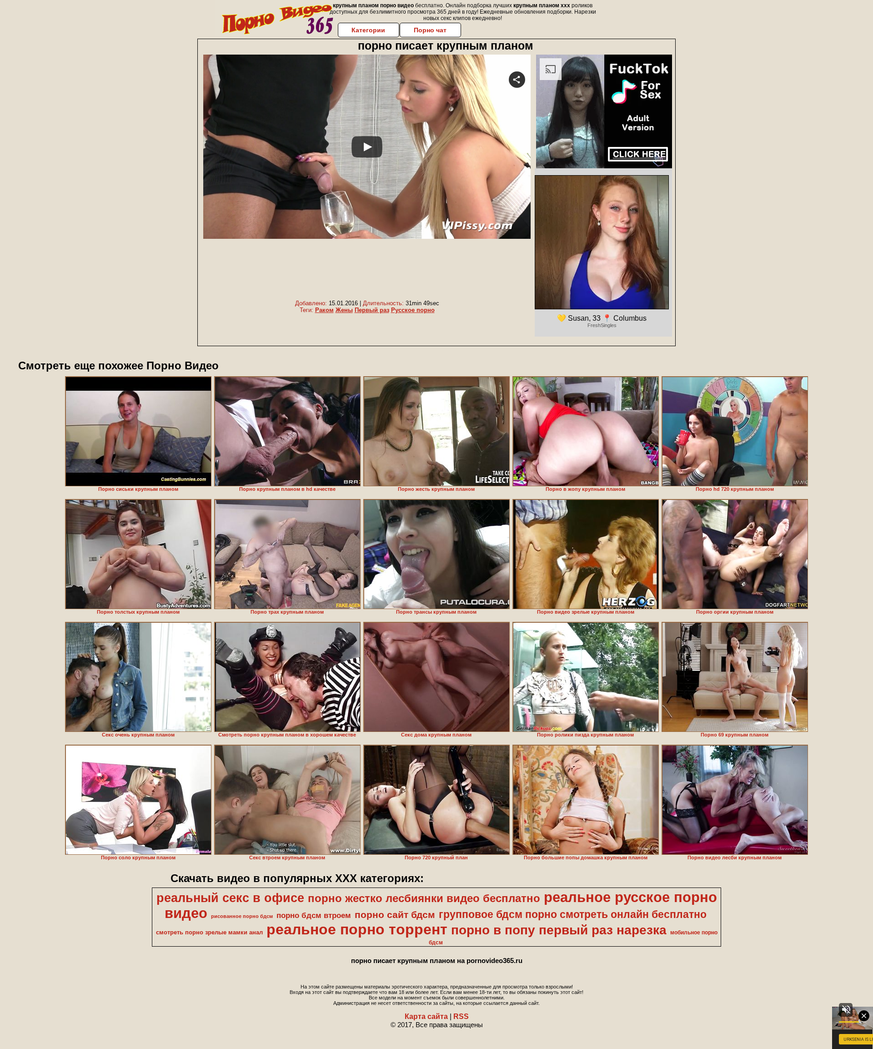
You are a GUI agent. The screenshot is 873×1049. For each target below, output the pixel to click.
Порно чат (430, 30)
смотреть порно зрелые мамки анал (209, 932)
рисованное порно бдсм (242, 916)
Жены (344, 310)
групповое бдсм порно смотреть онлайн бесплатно (573, 914)
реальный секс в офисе (230, 898)
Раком (324, 310)
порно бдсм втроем (313, 915)
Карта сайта (426, 1016)
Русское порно (413, 310)
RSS (461, 1016)
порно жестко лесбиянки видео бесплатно (424, 898)
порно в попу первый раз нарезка (559, 930)
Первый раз (372, 310)
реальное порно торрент (356, 929)
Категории (368, 30)
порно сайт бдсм (395, 914)
